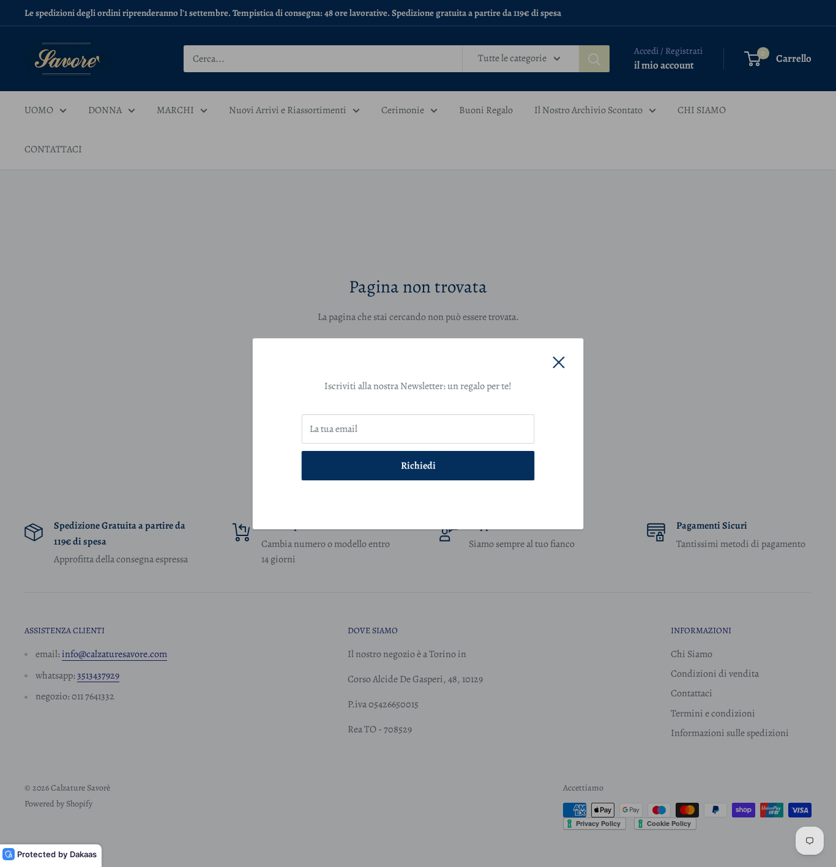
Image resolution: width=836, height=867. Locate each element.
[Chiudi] (559, 362)
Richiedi (418, 465)
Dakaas (83, 854)
